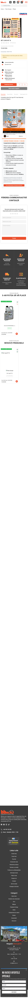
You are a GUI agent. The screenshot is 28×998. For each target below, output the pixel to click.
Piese (14, 9)
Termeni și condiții (14, 867)
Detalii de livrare (8, 84)
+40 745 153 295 (7, 829)
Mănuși (14, 904)
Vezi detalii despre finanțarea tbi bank (14, 185)
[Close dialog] (26, 970)
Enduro (14, 915)
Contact (14, 881)
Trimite (14, 238)
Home (2, 9)
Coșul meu (14, 856)
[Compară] (24, 84)
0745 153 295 (14, 958)
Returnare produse (14, 864)
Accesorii (14, 920)
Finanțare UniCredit (14, 886)
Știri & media (14, 883)
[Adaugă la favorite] (19, 84)
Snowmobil (14, 918)
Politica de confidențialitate (14, 870)
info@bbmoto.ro (14, 963)
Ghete (14, 910)
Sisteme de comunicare (14, 899)
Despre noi (14, 878)
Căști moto (14, 896)
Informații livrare (14, 872)
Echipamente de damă (14, 912)
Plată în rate (14, 875)
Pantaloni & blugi (14, 907)
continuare (13, 992)
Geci (14, 901)
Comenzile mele (14, 862)
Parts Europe (8, 9)
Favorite (14, 859)
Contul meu (14, 853)
